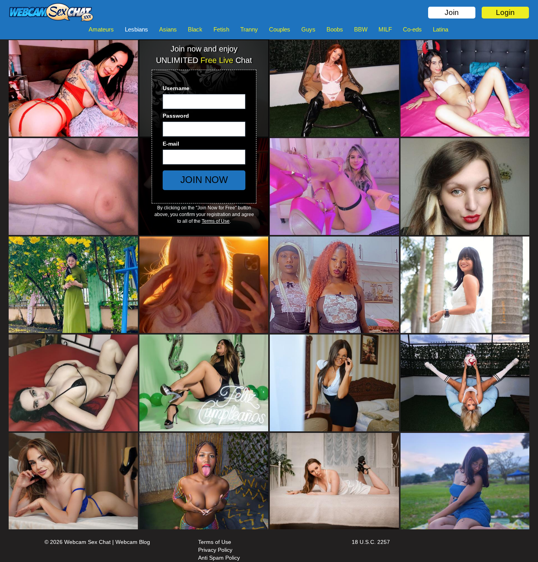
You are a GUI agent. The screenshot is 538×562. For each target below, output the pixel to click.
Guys (308, 29)
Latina (440, 29)
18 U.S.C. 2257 (371, 542)
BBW (360, 29)
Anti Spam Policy (219, 558)
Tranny (249, 29)
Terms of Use (216, 221)
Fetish (221, 29)
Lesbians (136, 29)
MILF (385, 29)
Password (176, 116)
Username (176, 88)
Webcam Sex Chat (87, 542)
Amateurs (101, 29)
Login (505, 12)
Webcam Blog (132, 542)
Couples (279, 29)
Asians (168, 29)
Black (195, 29)
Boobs (335, 29)
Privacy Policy (215, 550)
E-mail (171, 143)
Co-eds (412, 29)
